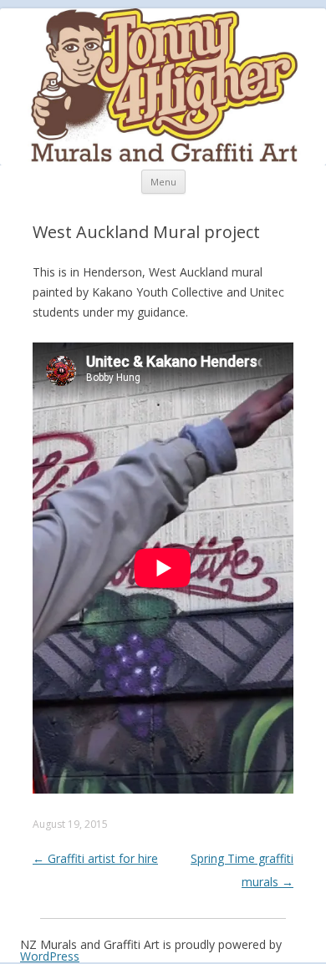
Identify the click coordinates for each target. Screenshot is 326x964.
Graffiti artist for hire (95, 858)
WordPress (49, 956)
